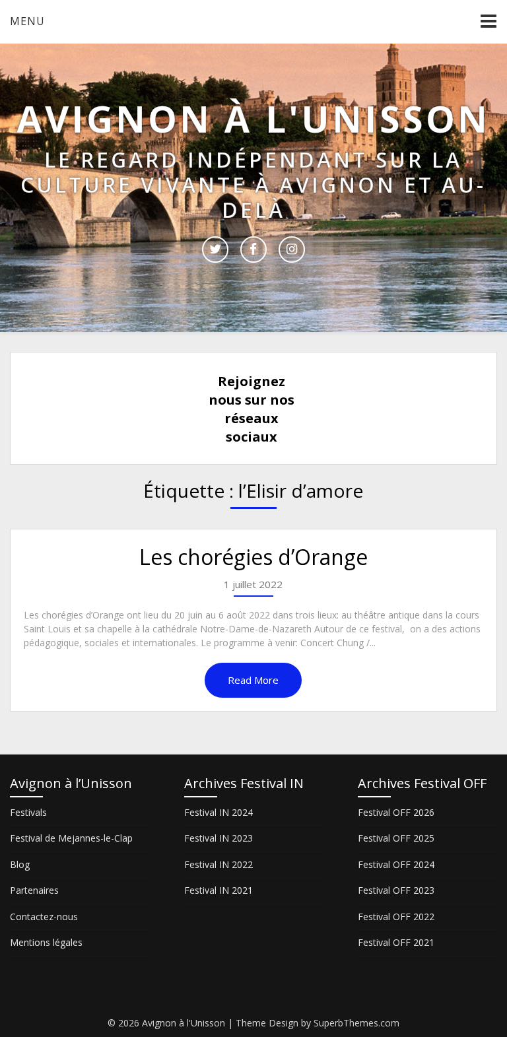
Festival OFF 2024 (396, 864)
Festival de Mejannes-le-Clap (71, 838)
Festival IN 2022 (218, 864)
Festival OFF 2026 (396, 812)
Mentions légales (46, 942)
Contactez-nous (44, 916)
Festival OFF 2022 (396, 916)
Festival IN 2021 (218, 890)
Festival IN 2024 (218, 812)
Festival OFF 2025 (396, 838)
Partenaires (34, 890)
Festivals (28, 812)
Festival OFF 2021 (396, 942)
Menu (27, 21)
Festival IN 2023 (218, 838)
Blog (20, 864)
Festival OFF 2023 (396, 890)
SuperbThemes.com (356, 1023)
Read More (253, 679)
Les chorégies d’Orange (253, 557)
